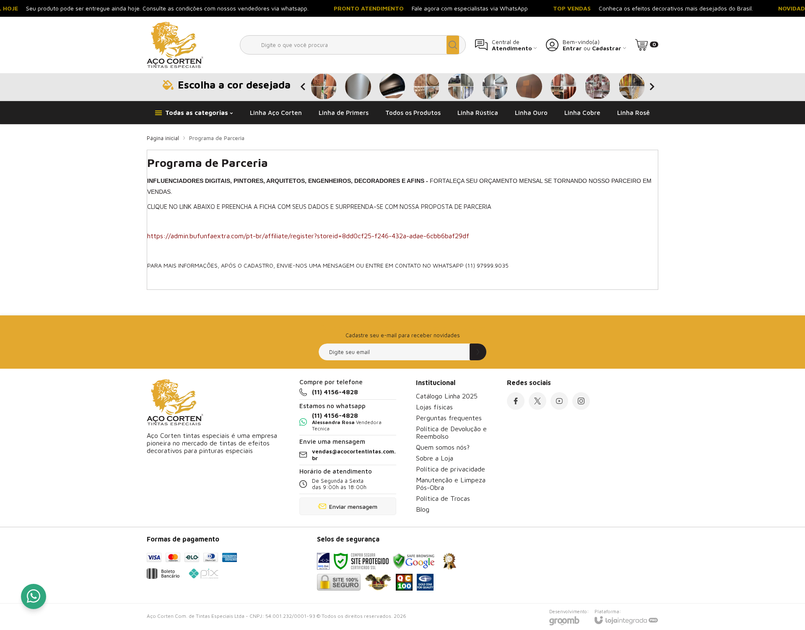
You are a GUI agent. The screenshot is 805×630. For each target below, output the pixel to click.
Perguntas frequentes (449, 418)
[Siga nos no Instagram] (581, 401)
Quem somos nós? (443, 447)
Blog (422, 509)
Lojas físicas (434, 407)
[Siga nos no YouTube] (559, 401)
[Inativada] (323, 561)
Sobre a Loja (434, 458)
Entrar (572, 48)
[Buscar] (453, 45)
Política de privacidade (450, 469)
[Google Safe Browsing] (414, 561)
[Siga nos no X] (537, 401)
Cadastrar (606, 48)
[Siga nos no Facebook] (516, 401)
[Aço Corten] (175, 45)
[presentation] (303, 87)
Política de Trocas (443, 498)
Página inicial (163, 138)
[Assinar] (478, 352)
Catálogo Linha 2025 (447, 396)
